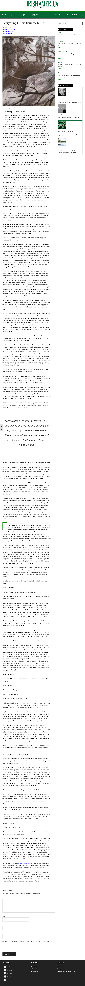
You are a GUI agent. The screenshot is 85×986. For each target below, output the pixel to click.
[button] (82, 15)
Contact (59, 969)
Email (4, 925)
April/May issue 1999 (23, 863)
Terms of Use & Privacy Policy (66, 971)
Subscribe (34, 967)
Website (4, 933)
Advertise (60, 967)
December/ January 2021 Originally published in (9, 30)
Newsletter (35, 971)
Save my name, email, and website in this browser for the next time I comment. (27, 941)
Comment (5, 898)
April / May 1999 (7, 34)
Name (4, 916)
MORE (59, 37)
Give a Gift (34, 969)
